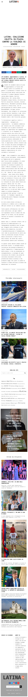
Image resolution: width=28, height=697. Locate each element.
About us (18, 693)
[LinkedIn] (16, 683)
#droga (16, 386)
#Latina (13, 269)
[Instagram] (14, 683)
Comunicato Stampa (8, 46)
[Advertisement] (14, 19)
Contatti (13, 693)
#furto (19, 388)
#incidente (8, 391)
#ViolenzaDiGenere (21, 269)
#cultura (13, 386)
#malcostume (12, 394)
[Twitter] (9, 72)
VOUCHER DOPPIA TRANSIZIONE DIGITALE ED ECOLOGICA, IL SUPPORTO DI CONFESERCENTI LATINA (12, 590)
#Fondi (3, 388)
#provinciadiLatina (7, 398)
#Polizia (7, 396)
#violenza (13, 405)
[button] (25, 373)
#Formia (8, 388)
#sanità (20, 400)
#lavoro (2, 394)
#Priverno (15, 396)
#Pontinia (11, 396)
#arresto (15, 381)
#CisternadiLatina (7, 383)
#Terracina (21, 403)
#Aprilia (9, 381)
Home (9, 693)
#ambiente (3, 381)
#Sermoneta (8, 403)
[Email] (24, 72)
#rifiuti (3, 400)
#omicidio (3, 396)
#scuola (3, 403)
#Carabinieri (20, 381)
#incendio (3, 391)
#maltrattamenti (19, 394)
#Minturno (24, 394)
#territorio (4, 405)
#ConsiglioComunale (21, 383)
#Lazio (7, 394)
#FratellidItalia (14, 388)
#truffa (9, 405)
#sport (15, 403)
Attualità (23, 46)
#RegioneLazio (21, 398)
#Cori (2, 386)
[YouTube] (18, 683)
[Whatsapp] (19, 72)
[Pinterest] (14, 72)
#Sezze (12, 403)
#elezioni (21, 386)
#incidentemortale (15, 391)
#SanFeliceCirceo (16, 400)
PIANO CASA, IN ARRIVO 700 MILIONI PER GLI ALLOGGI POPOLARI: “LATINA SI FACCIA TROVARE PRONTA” (13, 334)
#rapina (16, 398)
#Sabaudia (9, 400)
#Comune (15, 383)
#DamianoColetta (6, 269)
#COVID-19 (7, 386)
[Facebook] (3, 72)
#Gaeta (23, 388)
